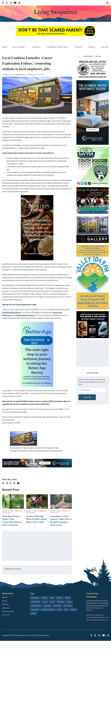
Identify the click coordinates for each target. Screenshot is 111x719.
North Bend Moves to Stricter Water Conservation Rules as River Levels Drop (11, 520)
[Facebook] (7, 483)
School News (68, 605)
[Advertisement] (37, 546)
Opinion (36, 47)
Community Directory (57, 47)
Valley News (19, 47)
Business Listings (8, 611)
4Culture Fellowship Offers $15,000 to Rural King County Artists (36, 519)
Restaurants (57, 605)
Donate (4, 601)
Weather (5, 597)
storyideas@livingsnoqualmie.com (97, 617)
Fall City (67, 597)
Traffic (78, 47)
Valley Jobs (6, 608)
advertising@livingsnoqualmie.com (97, 620)
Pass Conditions (36, 605)
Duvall (52, 597)
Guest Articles (35, 601)
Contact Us (6, 615)
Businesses (35, 597)
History (45, 601)
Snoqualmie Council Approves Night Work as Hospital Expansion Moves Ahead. (61, 520)
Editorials (59, 597)
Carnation (44, 597)
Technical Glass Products (24, 315)
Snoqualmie (35, 609)
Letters (52, 601)
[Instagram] (11, 483)
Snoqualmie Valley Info (35, 74)
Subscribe (87, 397)
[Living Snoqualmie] (55, 12)
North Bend (60, 601)
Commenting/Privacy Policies (39, 635)
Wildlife (33, 613)
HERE (51, 401)
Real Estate (47, 605)
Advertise (5, 604)
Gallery (105, 47)
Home (4, 47)
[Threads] (4, 483)
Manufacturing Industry (11, 312)
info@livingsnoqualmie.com (95, 615)
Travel (66, 609)
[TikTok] (15, 483)
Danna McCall (21, 74)
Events (91, 47)
